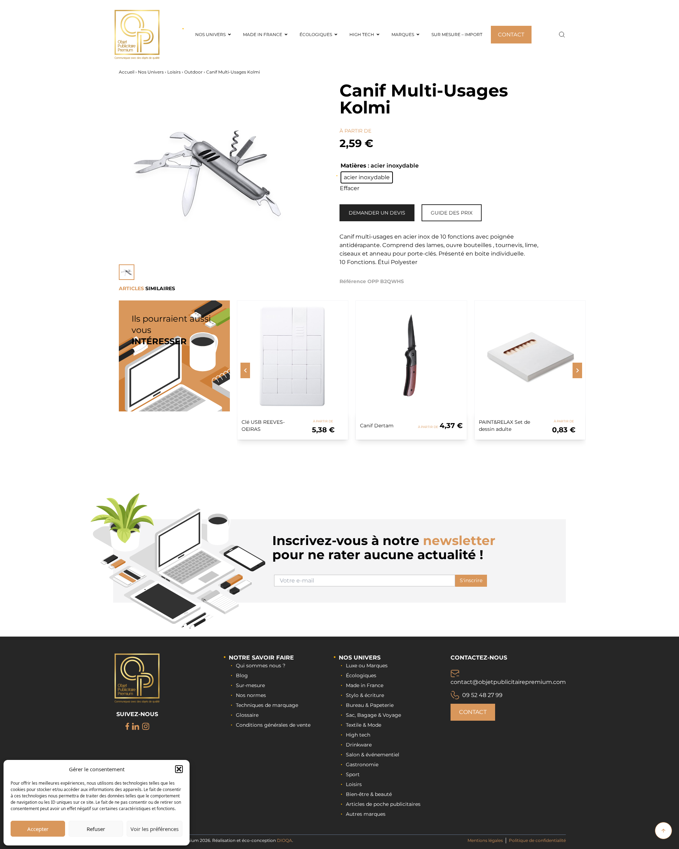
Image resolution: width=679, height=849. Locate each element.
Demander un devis (377, 213)
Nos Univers (151, 72)
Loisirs (174, 72)
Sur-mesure (250, 685)
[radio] (366, 177)
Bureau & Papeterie (370, 705)
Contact (473, 712)
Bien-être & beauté (369, 794)
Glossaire (247, 715)
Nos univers (360, 657)
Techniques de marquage (267, 705)
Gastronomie (362, 764)
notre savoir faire (261, 657)
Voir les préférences (154, 828)
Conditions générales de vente (273, 725)
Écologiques (361, 675)
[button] (178, 769)
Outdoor (193, 72)
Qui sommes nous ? (260, 665)
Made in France (364, 685)
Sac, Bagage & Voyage (373, 715)
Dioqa (284, 840)
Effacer (349, 188)
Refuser (96, 828)
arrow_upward (663, 830)
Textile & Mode (363, 725)
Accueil (126, 72)
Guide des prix (451, 213)
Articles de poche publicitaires (383, 804)
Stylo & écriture (365, 695)
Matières (353, 165)
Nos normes (251, 695)
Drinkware (359, 745)
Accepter (37, 828)
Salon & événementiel (372, 754)
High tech (358, 735)
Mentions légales (485, 840)
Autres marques (365, 814)
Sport (353, 774)
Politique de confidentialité (537, 840)
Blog (242, 675)
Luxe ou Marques (367, 665)
